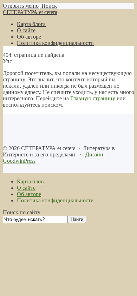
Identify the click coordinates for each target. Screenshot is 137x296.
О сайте (26, 188)
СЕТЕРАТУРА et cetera (30, 12)
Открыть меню (21, 6)
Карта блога (31, 181)
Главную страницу (92, 98)
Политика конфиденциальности (55, 200)
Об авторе (29, 194)
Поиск (48, 6)
